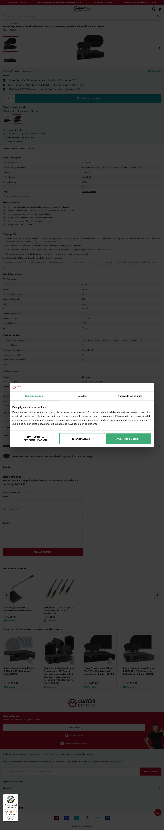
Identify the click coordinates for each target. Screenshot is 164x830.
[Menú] (16, 796)
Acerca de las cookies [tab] (130, 395)
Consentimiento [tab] (34, 395)
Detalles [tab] (82, 395)
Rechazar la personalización (35, 439)
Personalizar (80, 438)
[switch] (11, 818)
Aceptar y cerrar (128, 438)
